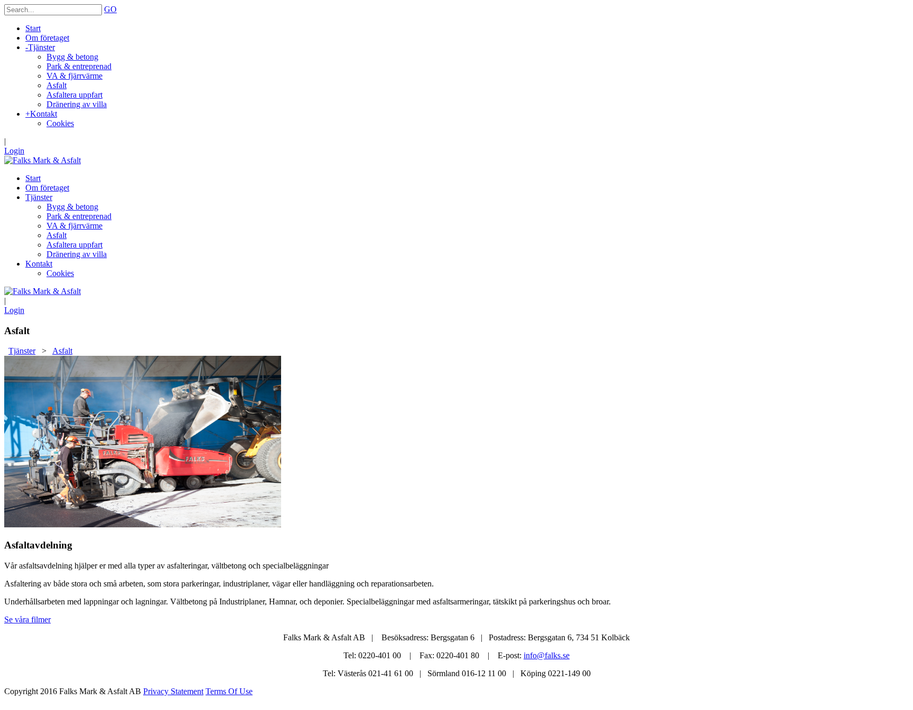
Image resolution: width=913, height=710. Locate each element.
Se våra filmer (27, 619)
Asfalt (62, 350)
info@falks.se (547, 655)
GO (110, 9)
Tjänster (21, 350)
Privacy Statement (173, 691)
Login (14, 150)
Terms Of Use (229, 691)
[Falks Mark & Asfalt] (42, 160)
